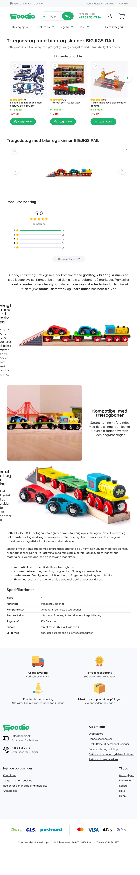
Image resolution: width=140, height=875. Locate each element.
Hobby (123, 795)
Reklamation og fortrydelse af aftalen (111, 754)
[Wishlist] (15, 66)
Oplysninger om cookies (17, 780)
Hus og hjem (20, 27)
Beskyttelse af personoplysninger (109, 744)
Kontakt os (9, 775)
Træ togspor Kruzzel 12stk (65, 102)
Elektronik (43, 27)
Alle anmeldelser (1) (69, 259)
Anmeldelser (10, 790)
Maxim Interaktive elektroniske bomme (107, 104)
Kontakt (123, 3)
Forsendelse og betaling (100, 3)
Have (82, 27)
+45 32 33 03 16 (90, 17)
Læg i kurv (25, 121)
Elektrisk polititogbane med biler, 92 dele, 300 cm (26, 104)
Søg (67, 16)
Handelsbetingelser (100, 738)
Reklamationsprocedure (103, 759)
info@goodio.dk (21, 736)
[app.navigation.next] (127, 78)
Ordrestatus (96, 733)
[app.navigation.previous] (10, 78)
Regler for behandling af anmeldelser (25, 785)
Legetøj (64, 27)
